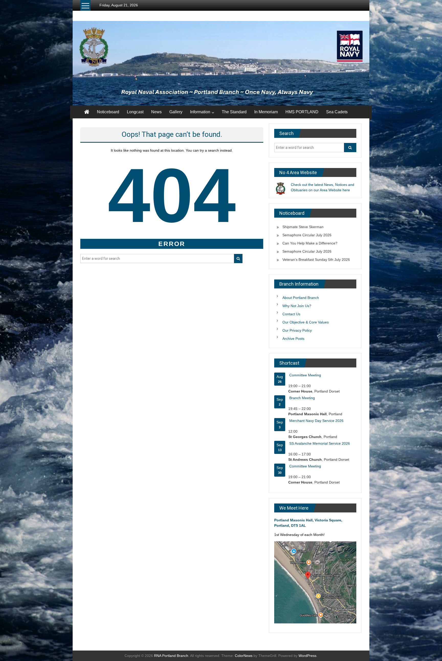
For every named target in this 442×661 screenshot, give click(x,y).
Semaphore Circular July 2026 (307, 235)
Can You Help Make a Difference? (309, 243)
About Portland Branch (300, 298)
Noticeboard (108, 112)
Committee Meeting (305, 375)
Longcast (135, 112)
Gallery (175, 112)
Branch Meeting (302, 398)
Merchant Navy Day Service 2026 (316, 421)
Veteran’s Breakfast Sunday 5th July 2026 (316, 259)
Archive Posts (293, 339)
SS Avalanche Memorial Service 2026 (319, 443)
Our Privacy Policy (297, 330)
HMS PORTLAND (301, 112)
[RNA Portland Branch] (221, 63)
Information (200, 112)
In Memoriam (266, 112)
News (156, 112)
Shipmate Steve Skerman (303, 227)
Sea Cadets (337, 112)
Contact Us (291, 314)
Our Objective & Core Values (305, 322)
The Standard (234, 112)
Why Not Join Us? (296, 306)
